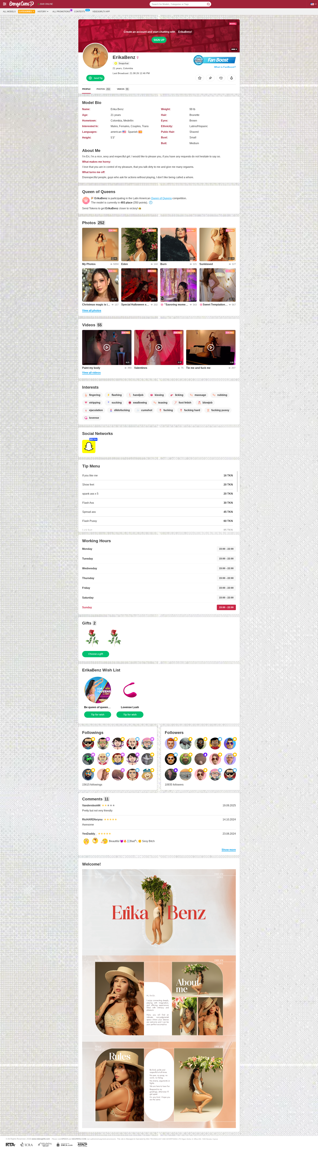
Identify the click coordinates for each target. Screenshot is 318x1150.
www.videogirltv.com (41, 1139)
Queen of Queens (161, 198)
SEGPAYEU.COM (79, 1139)
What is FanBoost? (225, 67)
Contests (79, 11)
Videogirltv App (101, 11)
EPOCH (64, 1139)
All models (9, 11)
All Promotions (61, 11)
